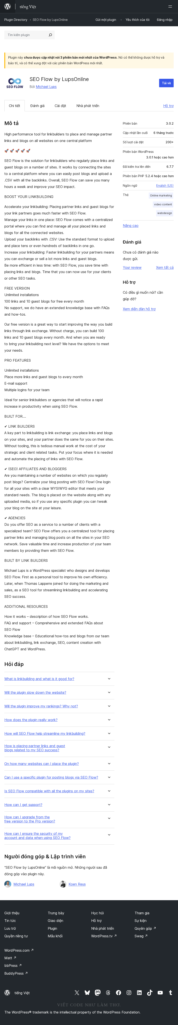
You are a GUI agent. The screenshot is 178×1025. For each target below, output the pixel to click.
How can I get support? (23, 805)
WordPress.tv (104, 936)
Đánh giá (37, 106)
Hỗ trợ (168, 106)
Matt (10, 958)
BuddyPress (16, 973)
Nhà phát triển (87, 106)
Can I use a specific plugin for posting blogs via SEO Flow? (51, 777)
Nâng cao (130, 225)
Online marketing (161, 195)
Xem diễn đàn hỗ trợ (139, 309)
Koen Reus (77, 884)
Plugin (52, 928)
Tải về (166, 83)
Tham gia (142, 913)
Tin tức (10, 920)
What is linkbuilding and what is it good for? (39, 679)
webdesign (164, 213)
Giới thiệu (11, 913)
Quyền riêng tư (16, 936)
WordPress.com (19, 950)
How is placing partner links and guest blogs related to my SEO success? (34, 748)
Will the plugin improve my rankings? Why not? (41, 706)
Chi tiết (14, 106)
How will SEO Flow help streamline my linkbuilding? (44, 734)
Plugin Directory (15, 19)
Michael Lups (46, 86)
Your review (132, 267)
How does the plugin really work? (31, 720)
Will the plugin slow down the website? (35, 692)
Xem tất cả (165, 267)
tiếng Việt (22, 993)
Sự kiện (141, 920)
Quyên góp (145, 928)
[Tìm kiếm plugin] (50, 35)
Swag (141, 936)
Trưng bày (56, 913)
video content (163, 204)
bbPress (13, 965)
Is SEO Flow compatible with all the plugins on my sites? (49, 791)
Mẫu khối (55, 936)
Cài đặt (60, 106)
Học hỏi (97, 913)
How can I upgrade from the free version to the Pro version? (29, 819)
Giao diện (55, 920)
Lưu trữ (10, 928)
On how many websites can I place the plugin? (41, 764)
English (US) (165, 185)
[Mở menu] (171, 6)
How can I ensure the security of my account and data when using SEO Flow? (37, 836)
